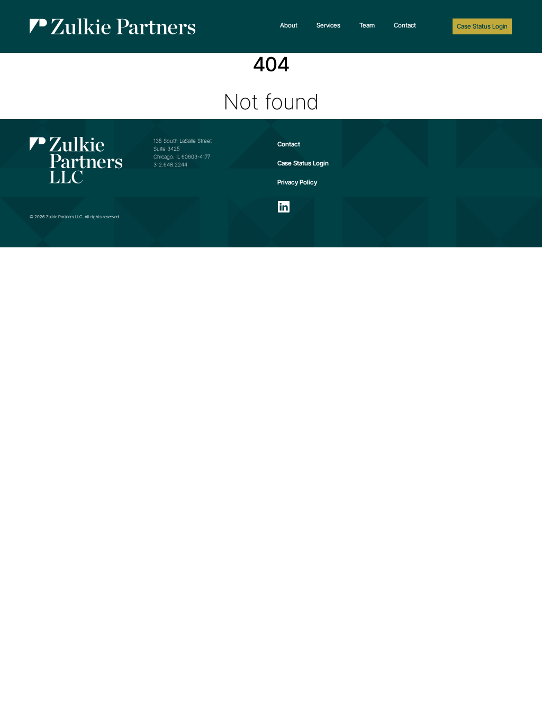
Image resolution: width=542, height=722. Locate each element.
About (288, 25)
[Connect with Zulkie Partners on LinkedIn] (283, 206)
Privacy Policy (297, 182)
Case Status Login (482, 26)
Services (328, 25)
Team (367, 25)
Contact (405, 25)
